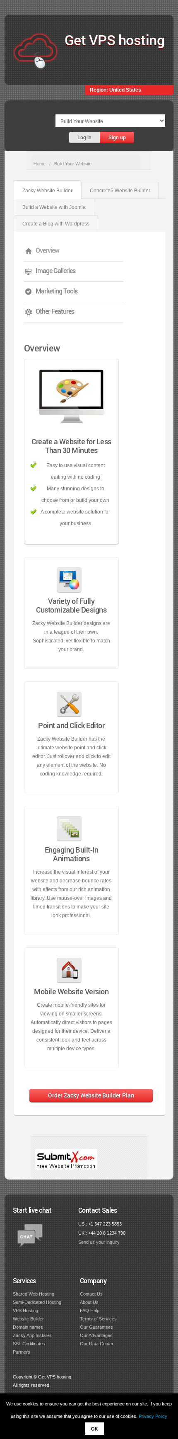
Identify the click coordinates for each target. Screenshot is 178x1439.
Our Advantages (96, 1335)
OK (94, 1428)
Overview (47, 250)
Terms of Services (98, 1318)
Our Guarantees (96, 1327)
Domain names (28, 1327)
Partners (21, 1351)
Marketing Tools (56, 290)
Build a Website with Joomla (54, 207)
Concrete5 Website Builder (120, 191)
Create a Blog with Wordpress (55, 224)
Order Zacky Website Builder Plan (91, 1095)
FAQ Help (89, 1310)
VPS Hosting (25, 1310)
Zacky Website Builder (47, 191)
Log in (84, 137)
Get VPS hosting (115, 39)
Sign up (117, 137)
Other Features (55, 311)
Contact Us (91, 1293)
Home (40, 163)
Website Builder (28, 1318)
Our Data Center (96, 1343)
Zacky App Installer (32, 1335)
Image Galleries (55, 270)
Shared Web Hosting (33, 1293)
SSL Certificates (29, 1343)
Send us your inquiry (99, 1242)
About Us (89, 1302)
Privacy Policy (153, 1416)
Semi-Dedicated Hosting (37, 1302)
